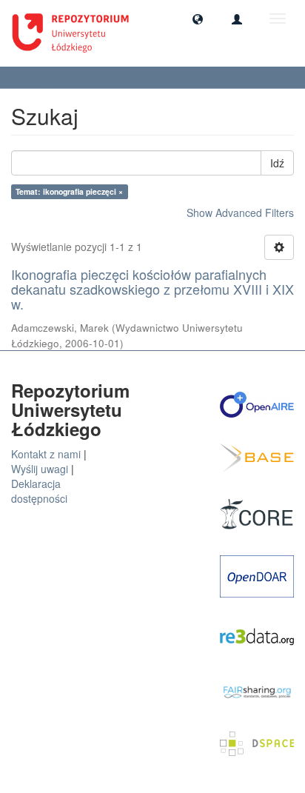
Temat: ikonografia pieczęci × (69, 191)
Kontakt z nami (46, 453)
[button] (197, 18)
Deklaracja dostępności (39, 491)
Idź (277, 162)
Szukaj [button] (37, 77)
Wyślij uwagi (39, 468)
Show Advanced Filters (240, 212)
